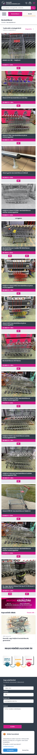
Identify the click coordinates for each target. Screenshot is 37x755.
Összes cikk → (31, 612)
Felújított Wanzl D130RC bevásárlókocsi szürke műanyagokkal (16, 211)
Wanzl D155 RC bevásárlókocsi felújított (16, 511)
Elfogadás (10, 750)
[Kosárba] (18, 68)
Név (4, 685)
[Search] (33, 8)
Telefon (5, 692)
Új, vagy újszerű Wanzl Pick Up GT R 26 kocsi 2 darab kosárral (18, 587)
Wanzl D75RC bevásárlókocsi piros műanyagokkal (14, 136)
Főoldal (3, 22)
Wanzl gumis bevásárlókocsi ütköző (15, 173)
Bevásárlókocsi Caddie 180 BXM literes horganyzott (16, 249)
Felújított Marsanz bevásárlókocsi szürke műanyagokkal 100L (17, 474)
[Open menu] (4, 14)
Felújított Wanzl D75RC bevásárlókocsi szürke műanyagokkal (16, 399)
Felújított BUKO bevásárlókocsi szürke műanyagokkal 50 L (15, 436)
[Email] (30, 3)
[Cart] (34, 3)
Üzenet (5, 706)
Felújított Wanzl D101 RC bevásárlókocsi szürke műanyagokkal (16, 549)
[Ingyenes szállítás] (18, 603)
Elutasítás (25, 750)
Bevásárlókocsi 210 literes (11, 361)
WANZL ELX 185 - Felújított (11, 60)
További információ (8, 746)
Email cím (6, 698)
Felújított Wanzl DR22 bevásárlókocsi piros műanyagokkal (17, 286)
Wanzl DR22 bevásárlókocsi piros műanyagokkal (14, 324)
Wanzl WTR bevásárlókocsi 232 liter (15, 98)
